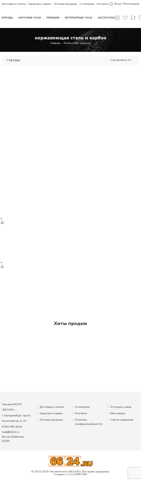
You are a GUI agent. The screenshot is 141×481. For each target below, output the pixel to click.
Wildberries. (17, 437)
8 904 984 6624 (12, 426)
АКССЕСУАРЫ (106, 17)
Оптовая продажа (65, 4)
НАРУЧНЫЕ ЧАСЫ (29, 17)
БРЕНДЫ (7, 17)
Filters (14, 60)
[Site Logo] (71, 461)
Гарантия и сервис (39, 4)
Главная (55, 43)
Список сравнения (121, 419)
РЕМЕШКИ (52, 17)
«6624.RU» (74, 471)
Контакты (103, 4)
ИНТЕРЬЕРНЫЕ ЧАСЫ (78, 17)
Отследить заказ (120, 407)
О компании (86, 4)
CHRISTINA (80, 474)
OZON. (6, 441)
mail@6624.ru (10, 432)
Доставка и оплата (14, 4)
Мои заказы (117, 413)
